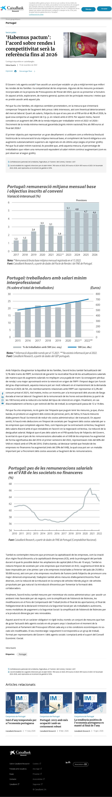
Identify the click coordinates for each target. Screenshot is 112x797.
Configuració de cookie (36, 14)
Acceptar (104, 9)
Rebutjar (88, 9)
